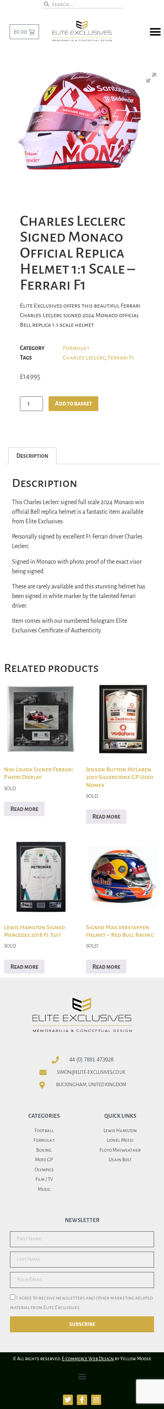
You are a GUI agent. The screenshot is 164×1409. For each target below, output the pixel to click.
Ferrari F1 (121, 357)
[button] (155, 32)
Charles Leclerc (84, 357)
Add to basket (73, 403)
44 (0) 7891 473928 (91, 1060)
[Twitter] (68, 1400)
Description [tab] (32, 456)
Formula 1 (76, 348)
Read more (24, 809)
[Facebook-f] (82, 1400)
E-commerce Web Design (88, 1358)
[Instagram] (96, 1400)
